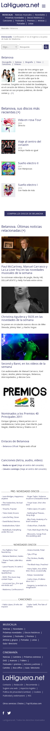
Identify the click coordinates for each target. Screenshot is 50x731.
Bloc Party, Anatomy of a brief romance (36, 520)
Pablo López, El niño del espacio (11, 605)
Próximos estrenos (32, 657)
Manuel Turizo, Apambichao (8, 571)
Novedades (40, 14)
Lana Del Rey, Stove (11, 517)
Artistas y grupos (10, 640)
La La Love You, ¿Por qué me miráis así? (12, 584)
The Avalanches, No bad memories (11, 503)
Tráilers (23, 660)
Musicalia (5, 28)
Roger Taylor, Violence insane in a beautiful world (37, 497)
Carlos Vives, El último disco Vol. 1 (35, 580)
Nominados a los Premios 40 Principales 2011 (19, 415)
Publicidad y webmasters (14, 695)
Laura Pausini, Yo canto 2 (13, 566)
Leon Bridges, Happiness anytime (12, 497)
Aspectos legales (28, 688)
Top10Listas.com (34, 703)
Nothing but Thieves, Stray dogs (35, 514)
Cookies (37, 692)
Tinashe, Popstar (10, 509)
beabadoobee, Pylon (11, 525)
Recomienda (31, 684)
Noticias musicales (23, 14)
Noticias (18, 62)
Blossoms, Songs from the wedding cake (36, 535)
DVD (5, 660)
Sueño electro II (28, 163)
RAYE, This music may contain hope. (10, 578)
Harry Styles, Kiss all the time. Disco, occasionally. (36, 569)
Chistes (20, 703)
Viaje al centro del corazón (29, 143)
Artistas (41, 20)
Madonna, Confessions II (13, 589)
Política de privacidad (12, 692)
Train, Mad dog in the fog (37, 529)
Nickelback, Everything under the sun (11, 530)
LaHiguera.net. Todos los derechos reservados (24, 720)
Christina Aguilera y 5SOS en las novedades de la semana (22, 318)
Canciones (7, 20)
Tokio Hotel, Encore (11, 513)
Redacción (18, 684)
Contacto (7, 684)
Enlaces (18, 64)
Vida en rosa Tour (29, 120)
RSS (29, 695)
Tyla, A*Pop (32, 554)
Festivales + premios (12, 664)
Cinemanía (10, 652)
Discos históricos (34, 17)
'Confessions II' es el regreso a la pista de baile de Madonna (24, 37)
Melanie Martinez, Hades (13, 556)
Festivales (19, 20)
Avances (13, 660)
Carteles (6, 667)
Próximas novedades (14, 17)
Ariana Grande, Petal (35, 550)
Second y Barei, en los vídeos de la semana (23, 365)
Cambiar (26, 692)
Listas (30, 23)
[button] (43, 6)
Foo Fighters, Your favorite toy (9, 551)
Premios (31, 20)
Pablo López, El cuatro (36, 509)
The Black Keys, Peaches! (37, 564)
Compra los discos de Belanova (25, 213)
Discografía (6, 62)
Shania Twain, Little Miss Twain (12, 561)
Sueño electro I (28, 185)
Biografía (29, 62)
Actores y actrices (32, 664)
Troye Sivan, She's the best (36, 503)
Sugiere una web (10, 688)
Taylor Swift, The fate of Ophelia (36, 605)
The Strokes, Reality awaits (35, 559)
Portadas (21, 23)
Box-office (17, 667)
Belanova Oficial (10, 446)
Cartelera (17, 657)
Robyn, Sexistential (35, 575)
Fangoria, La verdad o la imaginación (36, 586)
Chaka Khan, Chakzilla (36, 525)
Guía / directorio (10, 643)
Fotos (39, 62)
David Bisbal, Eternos (11, 521)
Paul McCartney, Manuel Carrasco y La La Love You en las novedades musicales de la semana (24, 270)
